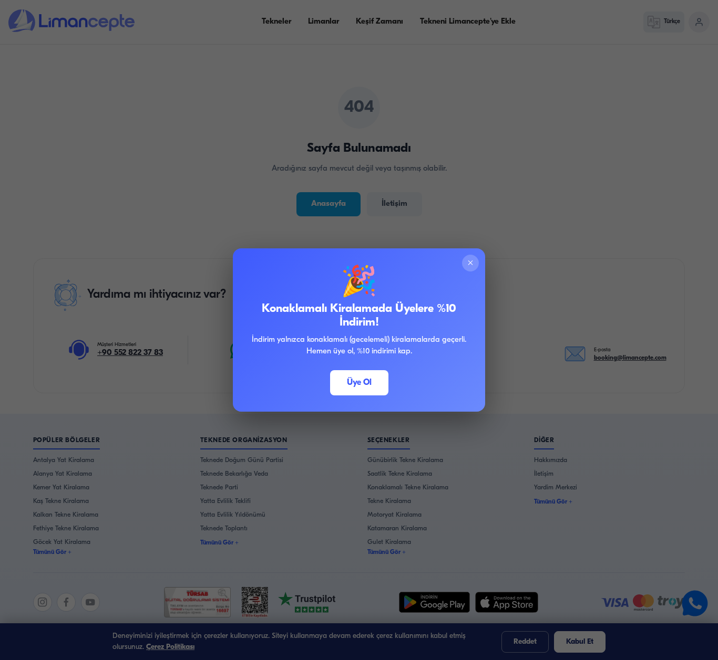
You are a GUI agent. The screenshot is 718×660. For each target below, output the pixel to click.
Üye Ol (359, 383)
